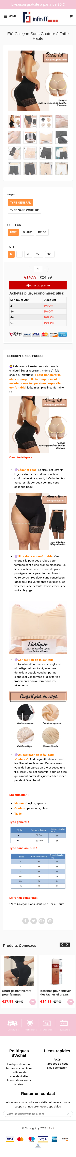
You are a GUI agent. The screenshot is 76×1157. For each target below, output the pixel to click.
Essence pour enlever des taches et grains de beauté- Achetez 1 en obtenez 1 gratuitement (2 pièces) (19, 992)
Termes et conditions (19, 1068)
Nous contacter (57, 1067)
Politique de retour (19, 1064)
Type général (20, 202)
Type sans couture (24, 210)
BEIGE (42, 232)
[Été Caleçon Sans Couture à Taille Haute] (38, 80)
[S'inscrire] (67, 1114)
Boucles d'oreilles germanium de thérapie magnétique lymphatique (57, 992)
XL (28, 254)
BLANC (27, 232)
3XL (49, 254)
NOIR (13, 232)
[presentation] (62, 945)
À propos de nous (57, 1063)
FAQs (57, 1059)
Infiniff (50, 1128)
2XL (38, 254)
